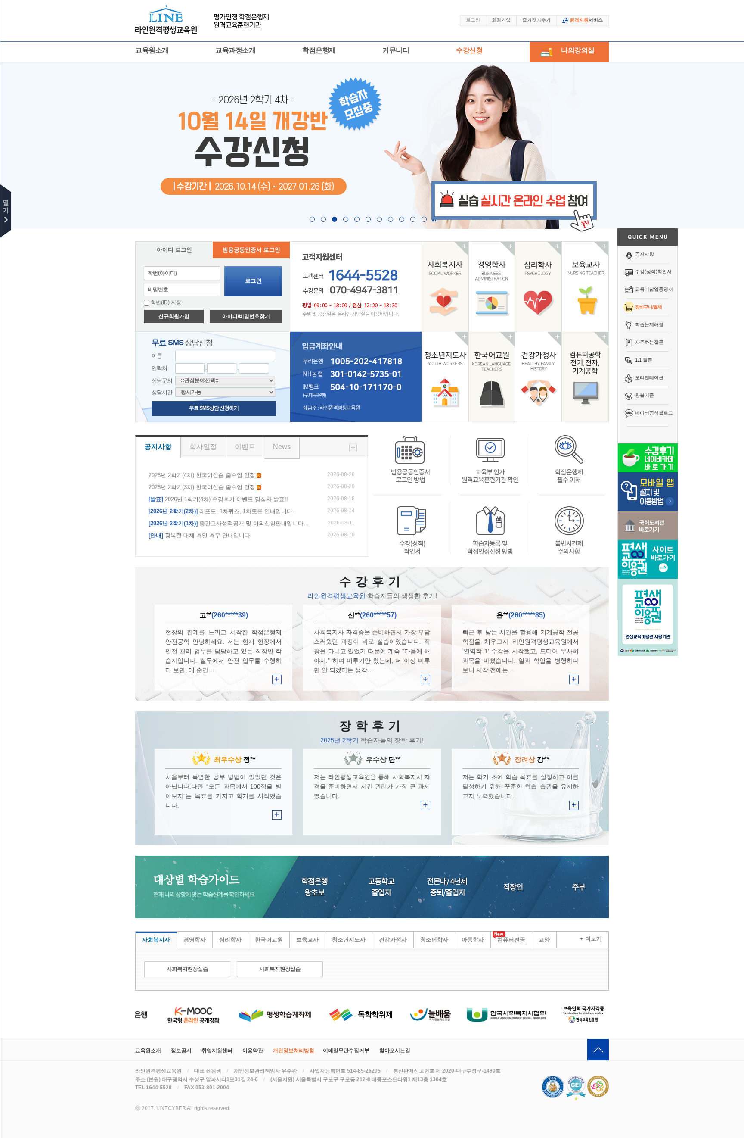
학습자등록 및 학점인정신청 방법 (490, 524)
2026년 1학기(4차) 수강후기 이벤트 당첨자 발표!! (218, 499)
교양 (544, 939)
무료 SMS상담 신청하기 (214, 408)
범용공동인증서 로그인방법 (411, 465)
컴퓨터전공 (511, 939)
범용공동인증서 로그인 (251, 249)
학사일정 (203, 446)
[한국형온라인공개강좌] (175, 1014)
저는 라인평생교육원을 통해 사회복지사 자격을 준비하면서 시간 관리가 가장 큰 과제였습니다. (372, 786)
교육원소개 (152, 50)
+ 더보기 (591, 938)
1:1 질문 (643, 359)
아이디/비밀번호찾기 (246, 316)
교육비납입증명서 (654, 289)
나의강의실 (578, 50)
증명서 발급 (411, 524)
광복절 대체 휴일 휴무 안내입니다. (200, 535)
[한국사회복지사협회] (487, 1014)
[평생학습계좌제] (256, 1014)
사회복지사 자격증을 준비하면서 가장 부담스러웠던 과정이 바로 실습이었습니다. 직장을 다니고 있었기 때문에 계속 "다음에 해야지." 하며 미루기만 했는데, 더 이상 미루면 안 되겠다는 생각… (372, 651)
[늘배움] (411, 1014)
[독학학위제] (342, 1014)
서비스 (586, 19)
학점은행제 (319, 50)
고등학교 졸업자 (387, 887)
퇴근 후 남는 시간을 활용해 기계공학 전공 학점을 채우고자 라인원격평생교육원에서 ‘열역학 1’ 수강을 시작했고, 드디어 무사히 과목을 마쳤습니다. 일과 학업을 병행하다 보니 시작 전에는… (520, 651)
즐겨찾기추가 (536, 19)
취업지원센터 (217, 1050)
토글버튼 (5, 210)
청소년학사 (434, 939)
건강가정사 (538, 377)
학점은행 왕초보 (307, 887)
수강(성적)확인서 (653, 271)
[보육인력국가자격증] (565, 1014)
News (282, 446)
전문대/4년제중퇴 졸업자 (464, 887)
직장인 (533, 887)
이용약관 (252, 1050)
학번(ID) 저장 (165, 302)
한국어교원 (491, 377)
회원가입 (501, 19)
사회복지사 (445, 286)
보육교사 (585, 286)
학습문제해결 (649, 324)
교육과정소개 (235, 50)
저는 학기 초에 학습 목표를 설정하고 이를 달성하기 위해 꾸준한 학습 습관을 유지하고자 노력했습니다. (520, 786)
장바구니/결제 (648, 306)
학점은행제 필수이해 (569, 465)
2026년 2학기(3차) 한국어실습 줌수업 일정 (202, 487)
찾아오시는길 (394, 1050)
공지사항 (644, 253)
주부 (585, 887)
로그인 (473, 19)
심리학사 (538, 286)
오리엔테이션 (649, 377)
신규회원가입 (173, 316)
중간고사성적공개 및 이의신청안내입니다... (229, 523)
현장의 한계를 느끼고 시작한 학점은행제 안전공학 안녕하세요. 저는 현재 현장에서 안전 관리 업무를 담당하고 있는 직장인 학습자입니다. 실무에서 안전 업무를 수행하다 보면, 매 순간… (223, 651)
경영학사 (491, 286)
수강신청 (469, 50)
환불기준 (644, 395)
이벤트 (245, 446)
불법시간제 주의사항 (569, 524)
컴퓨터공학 (585, 377)
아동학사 (473, 939)
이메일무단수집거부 (346, 1050)
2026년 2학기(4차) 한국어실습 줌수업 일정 (202, 475)
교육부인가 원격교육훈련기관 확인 (490, 465)
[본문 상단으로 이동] (598, 1049)
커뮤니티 (395, 50)
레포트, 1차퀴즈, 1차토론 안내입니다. (221, 511)
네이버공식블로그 (654, 412)
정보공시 (181, 1050)
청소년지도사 (445, 377)
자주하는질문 (649, 342)
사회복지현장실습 (187, 969)
